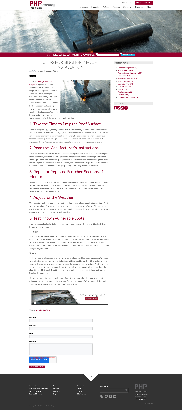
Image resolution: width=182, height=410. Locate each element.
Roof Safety (124, 76)
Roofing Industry (125, 92)
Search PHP (104, 386)
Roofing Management (127, 68)
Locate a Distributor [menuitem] (36, 394)
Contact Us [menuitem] (81, 386)
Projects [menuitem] (105, 7)
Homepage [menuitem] (83, 7)
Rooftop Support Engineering (130, 73)
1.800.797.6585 (140, 399)
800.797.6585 (127, 3)
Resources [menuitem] (139, 7)
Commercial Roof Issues (128, 97)
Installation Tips (43, 310)
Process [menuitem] (116, 7)
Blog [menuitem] (149, 7)
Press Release (124, 95)
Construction (124, 86)
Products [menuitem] (95, 7)
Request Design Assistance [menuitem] (38, 389)
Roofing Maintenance (127, 78)
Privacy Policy (149, 403)
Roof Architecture (126, 70)
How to (122, 89)
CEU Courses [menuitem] (81, 394)
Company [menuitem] (127, 7)
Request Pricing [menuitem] (34, 386)
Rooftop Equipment (126, 81)
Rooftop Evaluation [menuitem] (35, 391)
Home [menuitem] (79, 389)
